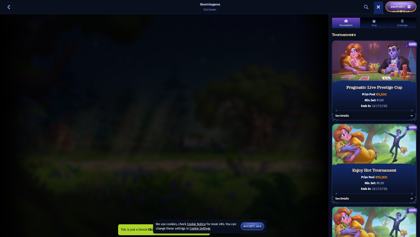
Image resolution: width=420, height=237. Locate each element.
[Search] (366, 7)
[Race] (378, 7)
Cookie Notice (196, 224)
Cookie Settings (200, 228)
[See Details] (411, 115)
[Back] (9, 7)
